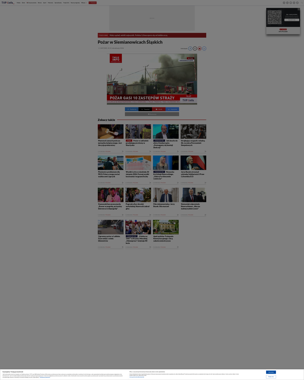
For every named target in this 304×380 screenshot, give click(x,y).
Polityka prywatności (45, 377)
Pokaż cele (271, 376)
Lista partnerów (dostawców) (137, 377)
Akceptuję (271, 372)
